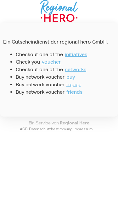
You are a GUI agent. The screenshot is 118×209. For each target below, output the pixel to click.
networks (75, 69)
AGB (24, 129)
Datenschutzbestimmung (50, 129)
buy (70, 77)
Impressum (83, 129)
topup (73, 84)
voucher (51, 62)
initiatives (76, 54)
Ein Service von (59, 122)
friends (74, 92)
